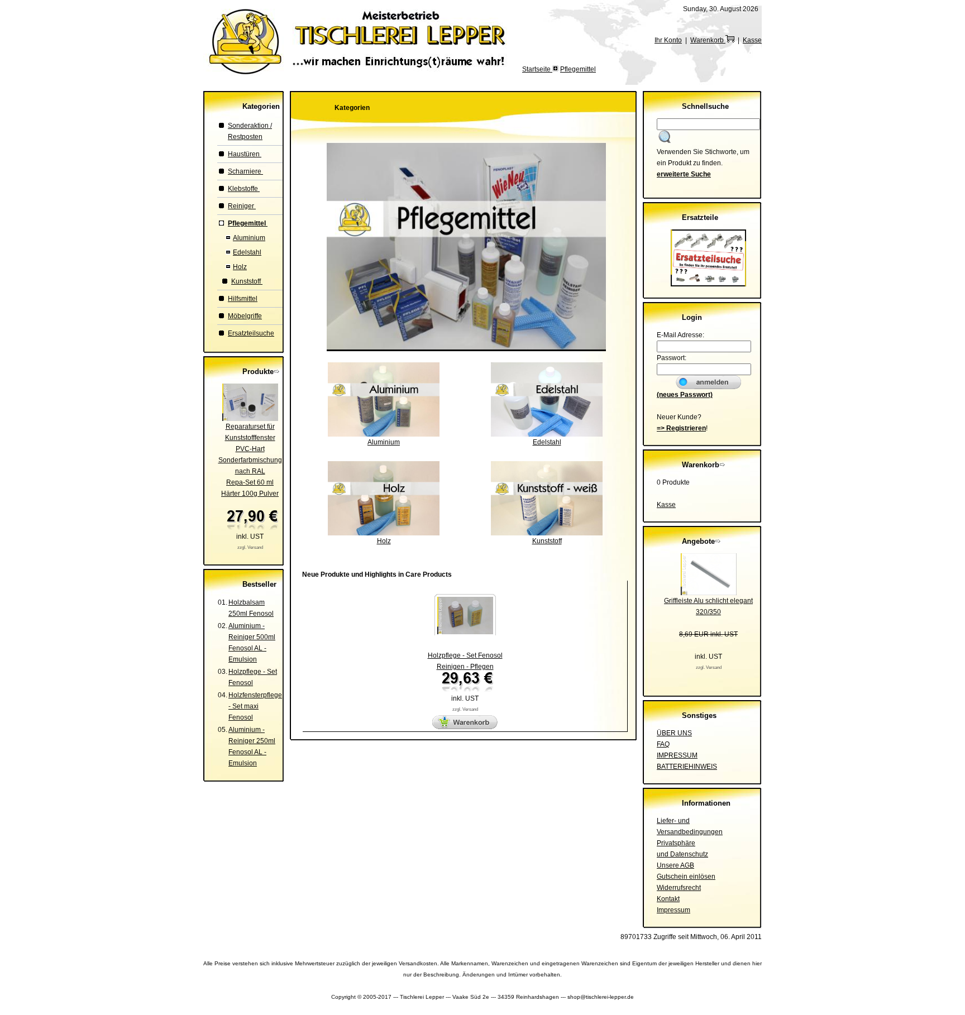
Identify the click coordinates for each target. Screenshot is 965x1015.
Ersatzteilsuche (251, 333)
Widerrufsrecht (679, 888)
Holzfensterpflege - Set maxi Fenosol (255, 706)
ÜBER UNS (674, 733)
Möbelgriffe (245, 316)
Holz (240, 267)
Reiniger (242, 206)
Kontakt (668, 899)
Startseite (537, 69)
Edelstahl (247, 252)
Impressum (673, 910)
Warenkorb (707, 40)
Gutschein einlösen (686, 876)
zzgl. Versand (250, 547)
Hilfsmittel (242, 299)
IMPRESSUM (677, 755)
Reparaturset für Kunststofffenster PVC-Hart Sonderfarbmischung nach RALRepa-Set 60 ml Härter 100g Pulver (250, 460)
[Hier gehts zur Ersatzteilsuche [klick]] (708, 284)
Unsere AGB (675, 865)
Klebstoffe (244, 189)
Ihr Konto (668, 40)
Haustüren (244, 154)
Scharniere (245, 171)
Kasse (752, 40)
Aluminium (249, 238)
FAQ (663, 744)
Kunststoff (246, 281)
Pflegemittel (578, 69)
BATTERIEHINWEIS (687, 766)
